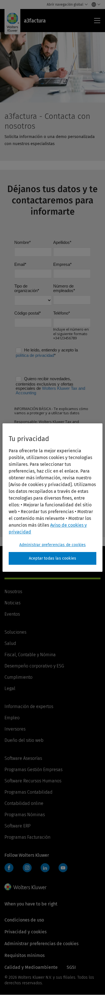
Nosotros (13, 591)
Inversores (14, 729)
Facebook (8, 867)
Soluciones (15, 632)
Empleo (12, 717)
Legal (9, 688)
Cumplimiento (18, 677)
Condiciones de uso (24, 920)
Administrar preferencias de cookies (52, 544)
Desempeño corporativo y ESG (34, 666)
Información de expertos (28, 706)
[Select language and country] (94, 4)
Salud (10, 643)
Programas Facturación (27, 837)
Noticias (12, 603)
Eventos (12, 614)
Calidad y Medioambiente (31, 967)
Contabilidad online (23, 803)
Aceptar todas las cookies (52, 558)
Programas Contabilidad (28, 792)
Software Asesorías (23, 758)
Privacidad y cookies (25, 931)
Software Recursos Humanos (32, 780)
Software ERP (17, 826)
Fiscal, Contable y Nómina (30, 654)
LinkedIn (45, 867)
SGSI (71, 967)
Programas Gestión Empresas (33, 769)
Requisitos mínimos (24, 955)
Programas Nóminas (24, 814)
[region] (52, 497)
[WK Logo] (25, 886)
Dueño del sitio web (23, 740)
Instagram (27, 867)
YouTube (63, 867)
